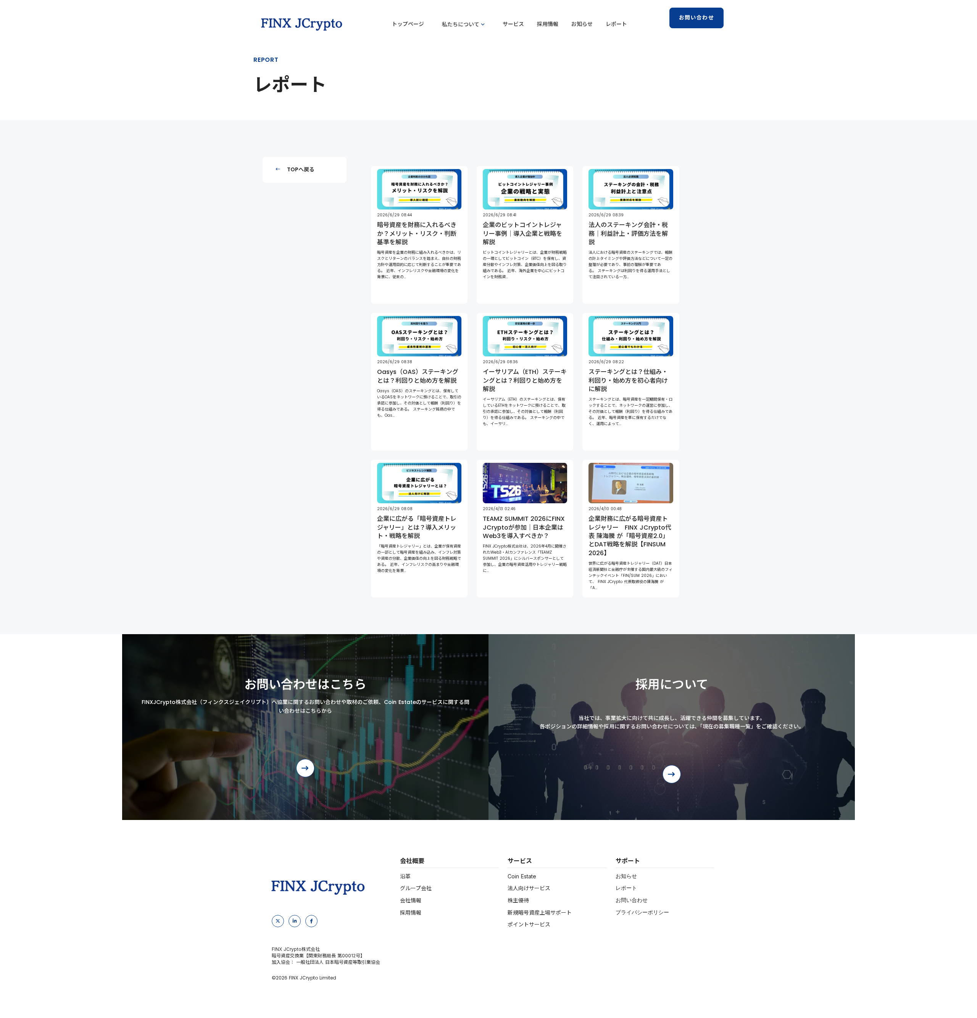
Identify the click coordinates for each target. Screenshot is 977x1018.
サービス (513, 24)
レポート (616, 24)
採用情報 (547, 24)
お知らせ (582, 24)
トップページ (408, 24)
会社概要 (412, 861)
